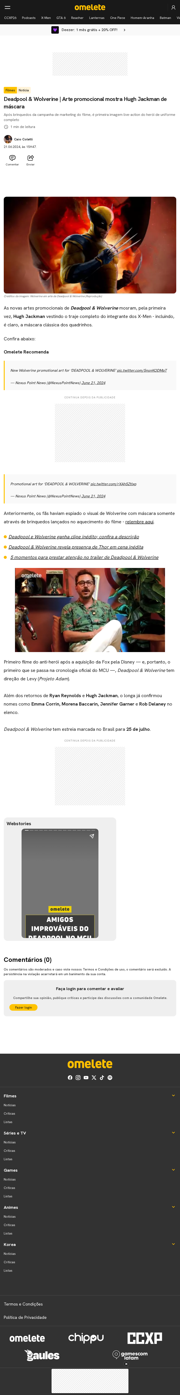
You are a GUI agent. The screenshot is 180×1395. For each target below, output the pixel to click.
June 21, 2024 (93, 382)
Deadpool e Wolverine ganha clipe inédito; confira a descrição (73, 537)
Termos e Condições (23, 1304)
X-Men (46, 18)
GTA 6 (61, 18)
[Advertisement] (90, 180)
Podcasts (29, 18)
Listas (8, 1122)
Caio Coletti (23, 139)
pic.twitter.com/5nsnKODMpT (142, 370)
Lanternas (97, 18)
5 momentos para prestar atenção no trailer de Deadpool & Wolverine (84, 557)
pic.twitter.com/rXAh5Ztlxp (113, 484)
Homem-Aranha (142, 18)
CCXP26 (10, 18)
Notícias (10, 1105)
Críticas (9, 1113)
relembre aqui (139, 522)
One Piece (117, 18)
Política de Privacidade (25, 1317)
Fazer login (23, 1007)
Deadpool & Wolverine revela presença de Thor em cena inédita (75, 547)
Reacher (77, 18)
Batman (165, 18)
